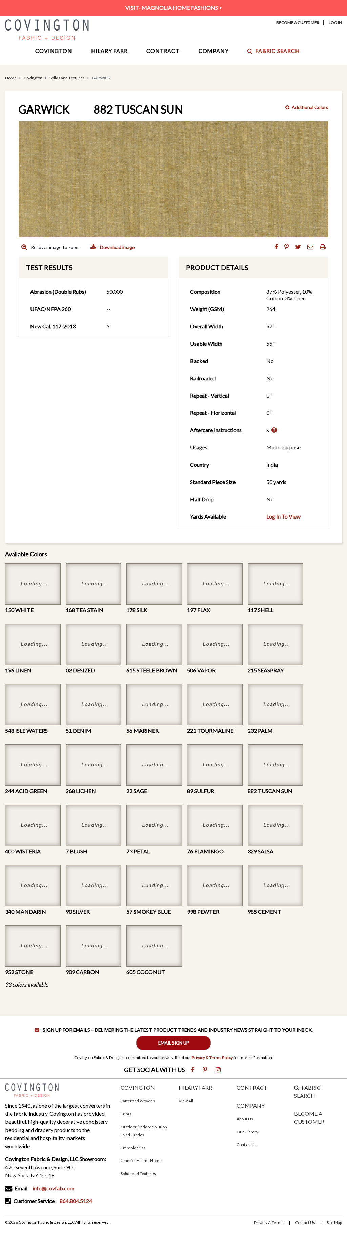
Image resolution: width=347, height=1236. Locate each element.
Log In (335, 22)
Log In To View (283, 516)
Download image (117, 247)
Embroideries (133, 1147)
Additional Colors (310, 107)
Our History (247, 1131)
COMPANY (251, 1105)
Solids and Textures (67, 77)
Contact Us (247, 1144)
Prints (126, 1113)
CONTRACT (252, 1087)
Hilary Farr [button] (109, 50)
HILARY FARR (195, 1087)
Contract (162, 50)
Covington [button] (53, 50)
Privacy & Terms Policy (212, 1057)
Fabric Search (277, 50)
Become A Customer (297, 22)
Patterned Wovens (138, 1100)
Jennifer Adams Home (141, 1160)
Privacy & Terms (269, 1222)
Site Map (334, 1222)
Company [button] (214, 50)
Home (11, 77)
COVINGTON (138, 1087)
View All (186, 1100)
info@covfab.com (53, 1188)
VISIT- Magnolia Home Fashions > (173, 7)
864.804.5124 (76, 1201)
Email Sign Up (173, 1043)
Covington (33, 77)
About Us (245, 1118)
